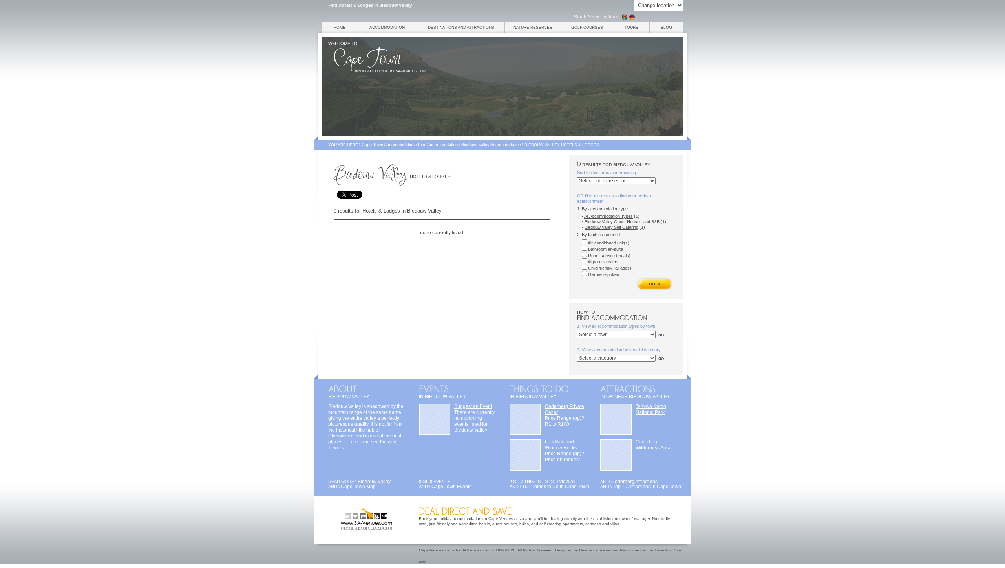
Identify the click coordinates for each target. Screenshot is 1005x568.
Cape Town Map (358, 486)
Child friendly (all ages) (609, 268)
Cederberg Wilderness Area (653, 444)
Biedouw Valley (374, 481)
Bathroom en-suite (605, 249)
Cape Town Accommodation (388, 144)
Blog (666, 27)
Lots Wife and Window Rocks (561, 444)
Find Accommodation (438, 144)
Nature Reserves (532, 27)
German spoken (603, 274)
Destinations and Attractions (461, 27)
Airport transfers (603, 261)
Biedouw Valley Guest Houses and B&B (622, 221)
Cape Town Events (451, 486)
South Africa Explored (597, 17)
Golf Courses (587, 27)
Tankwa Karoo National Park (651, 409)
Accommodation (387, 27)
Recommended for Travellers (646, 550)
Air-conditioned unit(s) (608, 243)
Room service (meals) (608, 255)
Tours (631, 27)
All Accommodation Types (608, 216)
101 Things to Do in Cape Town (555, 486)
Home (339, 27)
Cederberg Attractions (634, 481)
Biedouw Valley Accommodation (491, 144)
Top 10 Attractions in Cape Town (647, 486)
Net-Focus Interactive (598, 550)
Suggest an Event (473, 406)
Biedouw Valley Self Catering (611, 227)
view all (567, 481)
